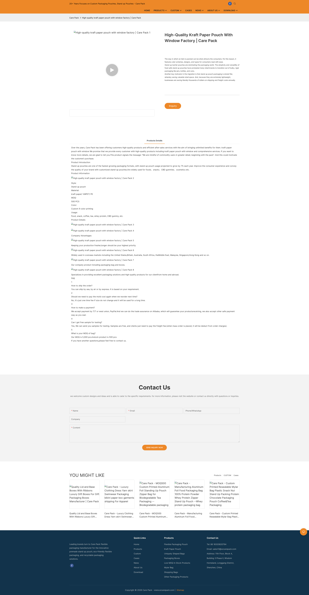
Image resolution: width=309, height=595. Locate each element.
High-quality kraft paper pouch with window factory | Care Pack (111, 18)
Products (217, 475)
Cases (236, 475)
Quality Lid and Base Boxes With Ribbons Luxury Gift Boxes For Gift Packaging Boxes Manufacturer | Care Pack (83, 515)
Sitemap (180, 590)
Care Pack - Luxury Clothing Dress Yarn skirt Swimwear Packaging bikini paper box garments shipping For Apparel (118, 515)
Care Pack (74, 18)
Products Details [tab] (154, 140)
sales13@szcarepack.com (224, 549)
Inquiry (173, 105)
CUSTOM (227, 475)
